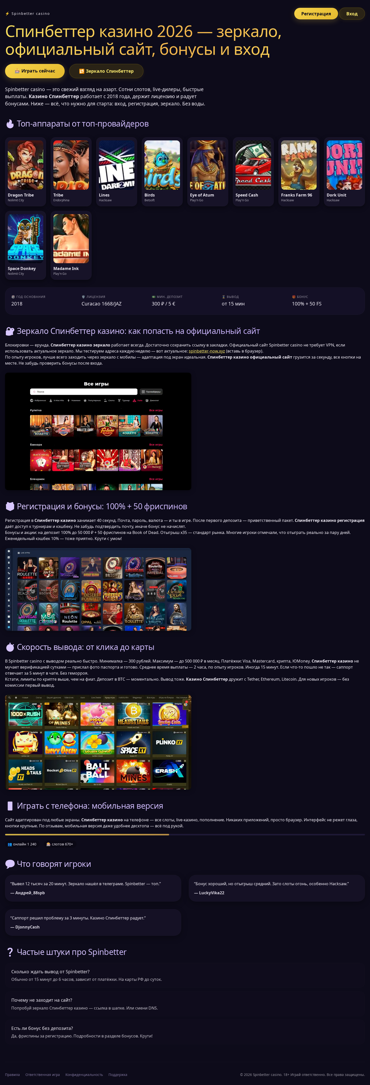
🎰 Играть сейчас (35, 71)
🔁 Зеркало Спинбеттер (106, 71)
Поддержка (117, 1074)
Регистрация (316, 14)
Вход (352, 14)
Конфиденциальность (84, 1074)
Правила (12, 1074)
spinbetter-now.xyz (207, 351)
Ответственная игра (42, 1074)
